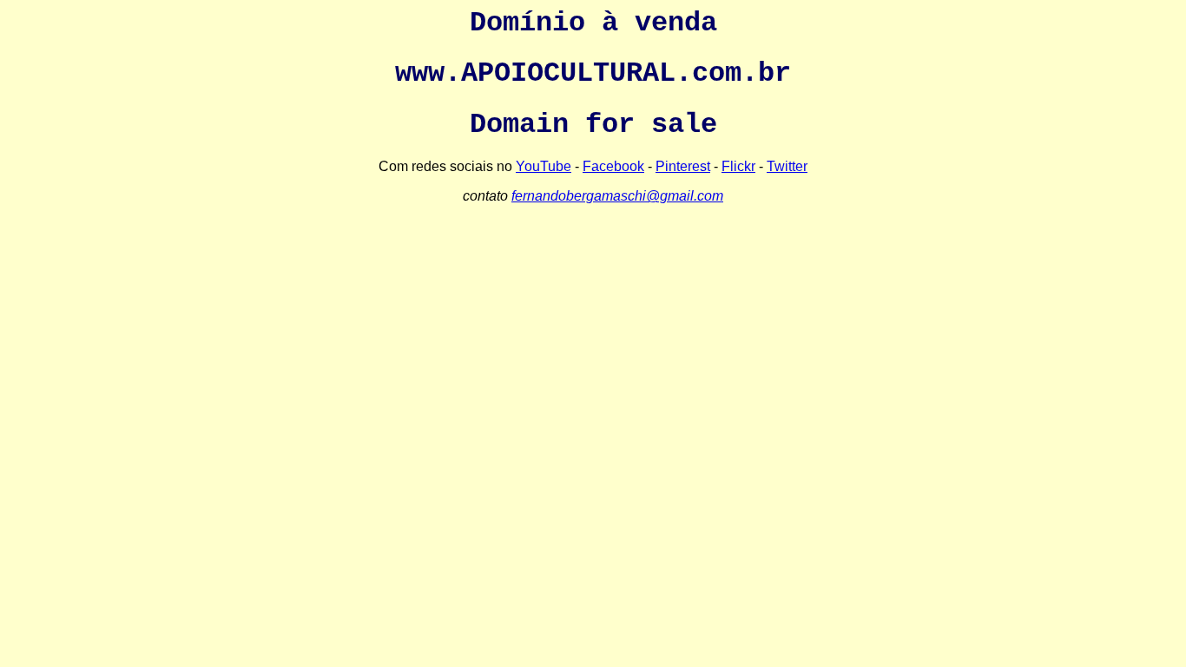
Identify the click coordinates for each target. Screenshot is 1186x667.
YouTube (543, 166)
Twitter (787, 166)
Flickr (738, 166)
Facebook (613, 166)
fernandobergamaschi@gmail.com (617, 195)
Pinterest (683, 166)
